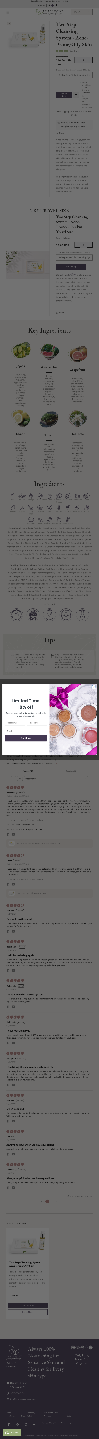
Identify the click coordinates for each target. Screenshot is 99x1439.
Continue (26, 738)
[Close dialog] (94, 687)
